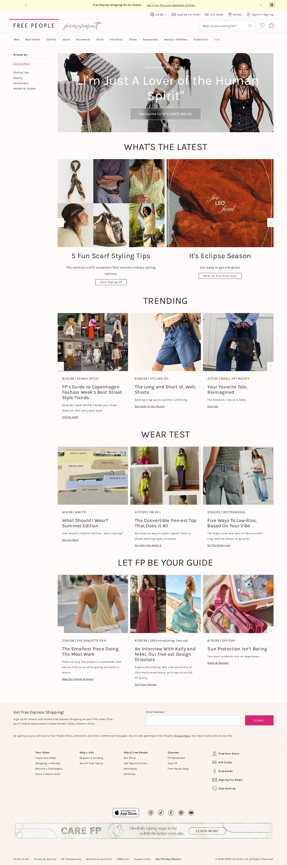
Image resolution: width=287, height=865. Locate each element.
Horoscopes (20, 83)
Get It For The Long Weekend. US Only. (171, 5)
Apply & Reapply (218, 662)
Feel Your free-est (146, 684)
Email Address (155, 712)
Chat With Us (227, 788)
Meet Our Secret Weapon (78, 679)
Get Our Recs (70, 539)
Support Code (142, 859)
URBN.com (123, 859)
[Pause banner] (272, 5)
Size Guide (225, 771)
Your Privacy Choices (168, 859)
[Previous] (62, 222)
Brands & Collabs (24, 88)
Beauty (17, 77)
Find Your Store (228, 753)
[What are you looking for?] (250, 26)
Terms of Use (21, 859)
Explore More (21, 63)
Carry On (212, 406)
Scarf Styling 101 (111, 282)
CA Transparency (71, 859)
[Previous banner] (26, 5)
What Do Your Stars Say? (220, 275)
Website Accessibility (99, 859)
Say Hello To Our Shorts (150, 406)
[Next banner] (261, 5)
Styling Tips (21, 72)
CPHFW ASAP (70, 417)
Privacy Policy (182, 735)
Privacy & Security (45, 859)
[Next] (269, 222)
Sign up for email (230, 779)
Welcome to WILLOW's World (165, 113)
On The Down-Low (218, 545)
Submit (259, 720)
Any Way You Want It (148, 545)
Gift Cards (225, 762)
